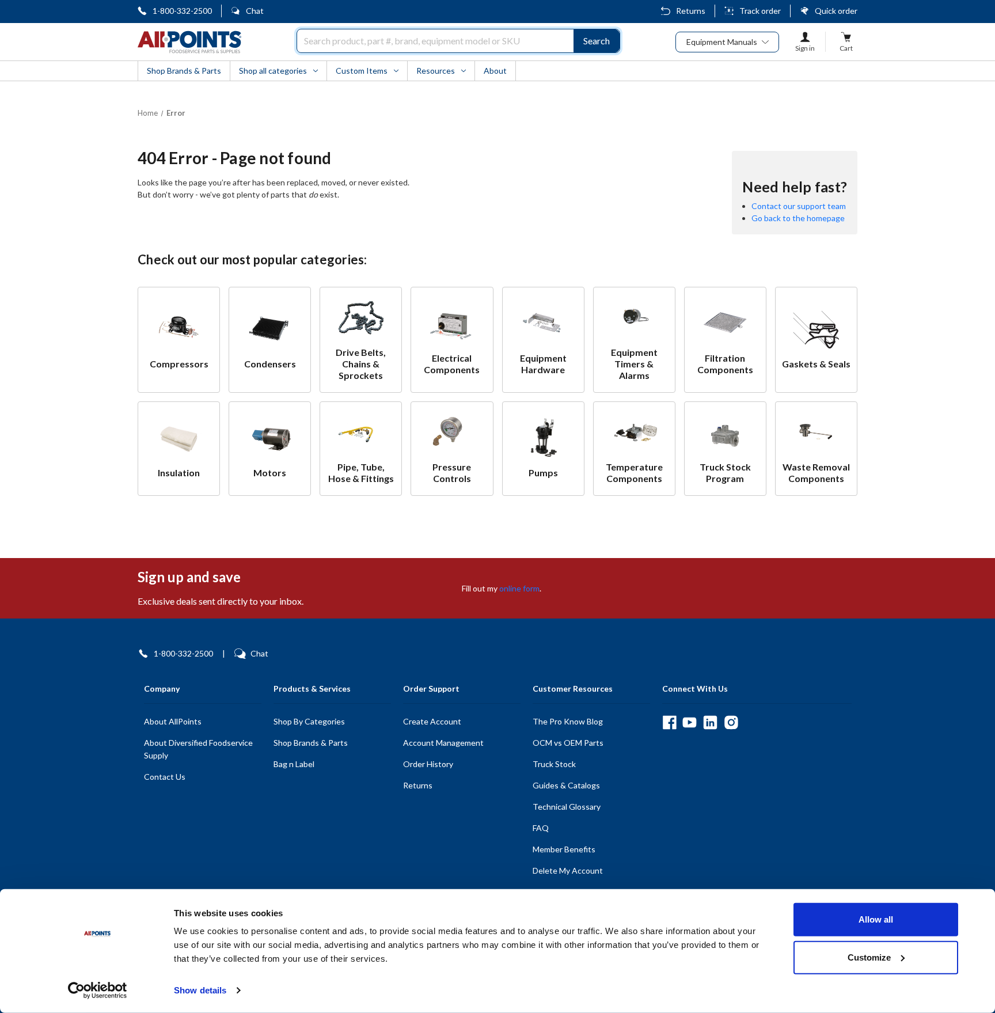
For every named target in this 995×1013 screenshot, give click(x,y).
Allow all (876, 919)
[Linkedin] (710, 722)
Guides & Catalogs (566, 785)
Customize (869, 957)
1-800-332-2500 (182, 11)
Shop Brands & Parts (311, 743)
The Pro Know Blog (568, 721)
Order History (428, 764)
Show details (200, 990)
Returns (690, 11)
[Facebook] (669, 722)
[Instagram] (731, 722)
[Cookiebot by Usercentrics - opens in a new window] (97, 990)
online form (519, 588)
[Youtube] (689, 722)
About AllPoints (173, 721)
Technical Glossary (567, 806)
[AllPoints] (189, 42)
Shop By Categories (309, 721)
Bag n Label (294, 764)
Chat (255, 11)
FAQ (541, 828)
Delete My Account (568, 870)
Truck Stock (554, 764)
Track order (760, 11)
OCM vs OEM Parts (568, 743)
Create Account (432, 721)
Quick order (836, 11)
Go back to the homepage (798, 218)
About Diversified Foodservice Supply (198, 749)
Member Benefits (564, 849)
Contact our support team (798, 206)
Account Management (443, 743)
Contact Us (164, 776)
